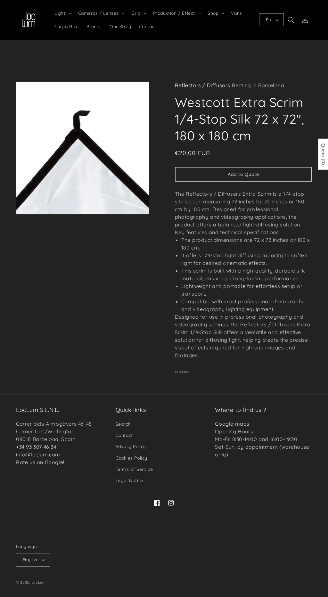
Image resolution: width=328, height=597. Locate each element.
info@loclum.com (38, 454)
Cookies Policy (131, 458)
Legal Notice (130, 480)
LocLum (38, 582)
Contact (124, 435)
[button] (62, 13)
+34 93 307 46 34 (36, 447)
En (268, 19)
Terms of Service (134, 469)
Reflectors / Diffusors (202, 85)
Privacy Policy (131, 446)
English (30, 559)
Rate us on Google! (40, 462)
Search (123, 424)
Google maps (232, 424)
